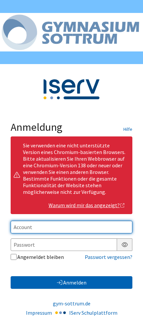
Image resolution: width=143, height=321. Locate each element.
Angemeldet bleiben (40, 257)
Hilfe (127, 129)
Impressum (39, 312)
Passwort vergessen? (108, 257)
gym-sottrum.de (71, 303)
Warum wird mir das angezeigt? (84, 205)
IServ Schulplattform (93, 312)
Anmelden (74, 282)
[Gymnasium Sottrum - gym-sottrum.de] (71, 32)
